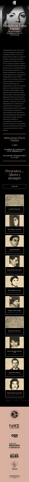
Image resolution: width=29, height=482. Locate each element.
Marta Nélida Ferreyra (14, 290)
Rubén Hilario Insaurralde (14, 393)
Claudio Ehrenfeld (14, 249)
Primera (8, 400)
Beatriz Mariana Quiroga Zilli (14, 351)
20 (17, 400)
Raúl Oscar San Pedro (14, 331)
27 (21, 400)
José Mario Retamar (14, 209)
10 (14, 400)
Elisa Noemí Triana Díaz (14, 229)
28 (23, 400)
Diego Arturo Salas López (14, 270)
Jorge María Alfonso (14, 372)
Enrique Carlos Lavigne (14, 310)
